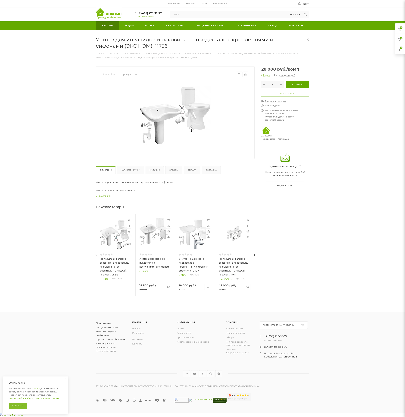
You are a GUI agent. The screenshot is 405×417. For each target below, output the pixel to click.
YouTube (194, 373)
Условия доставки (235, 333)
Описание (106, 170)
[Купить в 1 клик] (168, 231)
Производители (185, 337)
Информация (186, 322)
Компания (139, 322)
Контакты (137, 343)
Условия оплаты (234, 328)
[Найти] (305, 14)
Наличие (155, 170)
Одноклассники (202, 373)
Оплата (192, 170)
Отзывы (173, 170)
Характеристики (130, 170)
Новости (136, 328)
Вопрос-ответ (184, 333)
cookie (37, 388)
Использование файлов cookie (193, 342)
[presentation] (96, 255)
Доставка (211, 170)
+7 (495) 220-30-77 (149, 13)
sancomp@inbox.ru (275, 346)
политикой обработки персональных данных (34, 398)
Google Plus (210, 373)
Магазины (137, 339)
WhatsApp (218, 373)
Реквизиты (138, 333)
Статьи (180, 328)
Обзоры (230, 337)
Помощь (231, 322)
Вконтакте (186, 373)
